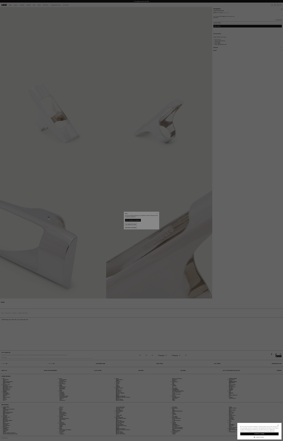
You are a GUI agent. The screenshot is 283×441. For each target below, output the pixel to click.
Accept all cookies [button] (259, 433)
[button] (259, 437)
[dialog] (259, 431)
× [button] (278, 425)
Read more (272, 431)
